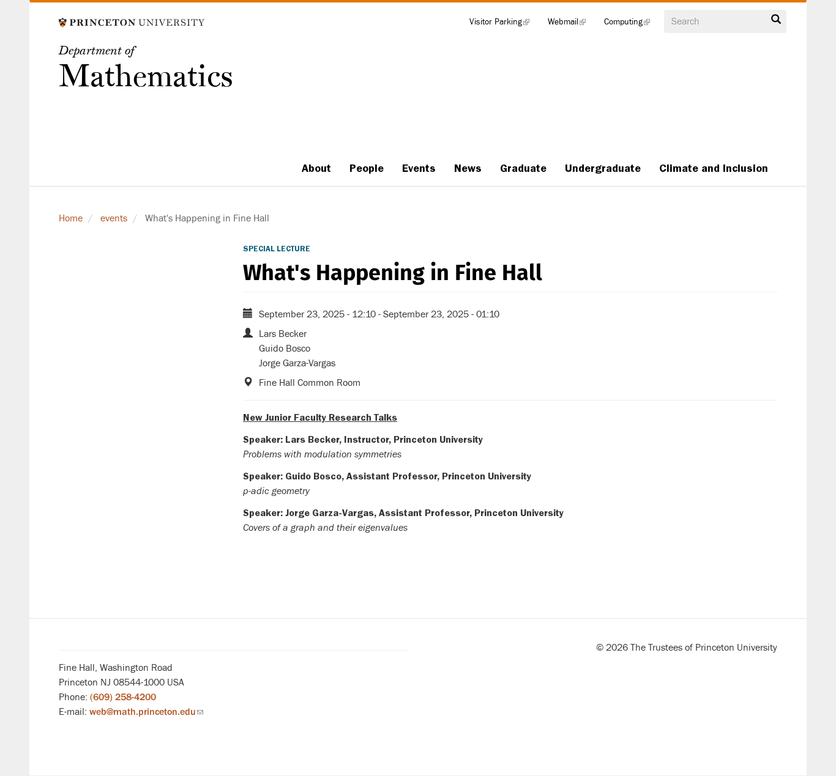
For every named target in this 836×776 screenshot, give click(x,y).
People (366, 168)
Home (71, 218)
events (113, 218)
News (468, 168)
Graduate (523, 168)
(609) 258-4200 (123, 697)
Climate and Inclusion (713, 168)
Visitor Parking (504, 24)
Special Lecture (276, 249)
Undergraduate (603, 168)
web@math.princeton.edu (146, 712)
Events (419, 168)
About (316, 168)
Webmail (571, 24)
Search (776, 22)
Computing (631, 24)
